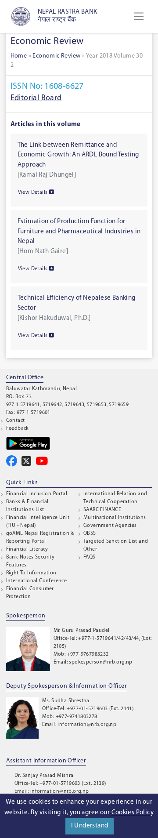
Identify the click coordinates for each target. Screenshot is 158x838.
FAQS (89, 557)
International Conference (36, 581)
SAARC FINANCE (102, 509)
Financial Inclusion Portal (36, 494)
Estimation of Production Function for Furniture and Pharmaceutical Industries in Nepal (79, 231)
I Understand (89, 826)
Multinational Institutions (114, 517)
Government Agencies (110, 525)
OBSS (89, 533)
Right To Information (31, 573)
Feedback (17, 428)
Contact (15, 420)
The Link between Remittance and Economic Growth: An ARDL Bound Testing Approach (78, 155)
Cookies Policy (132, 812)
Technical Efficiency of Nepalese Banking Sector (77, 303)
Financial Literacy (27, 549)
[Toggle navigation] (138, 16)
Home (19, 56)
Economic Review (56, 56)
